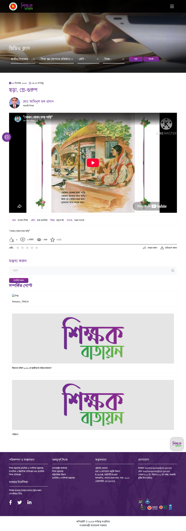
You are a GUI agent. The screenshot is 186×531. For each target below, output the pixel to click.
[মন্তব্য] (93, 271)
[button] (11, 239)
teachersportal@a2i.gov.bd (158, 468)
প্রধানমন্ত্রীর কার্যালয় (59, 468)
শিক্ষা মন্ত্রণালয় (57, 471)
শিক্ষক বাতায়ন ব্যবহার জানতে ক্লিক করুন (25, 490)
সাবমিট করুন (18, 280)
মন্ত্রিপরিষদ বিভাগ (59, 474)
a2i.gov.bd (110, 481)
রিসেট (151, 59)
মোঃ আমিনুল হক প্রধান (38, 101)
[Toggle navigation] (172, 6)
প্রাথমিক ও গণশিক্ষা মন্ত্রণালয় (63, 478)
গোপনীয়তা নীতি (15, 493)
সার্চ (135, 59)
